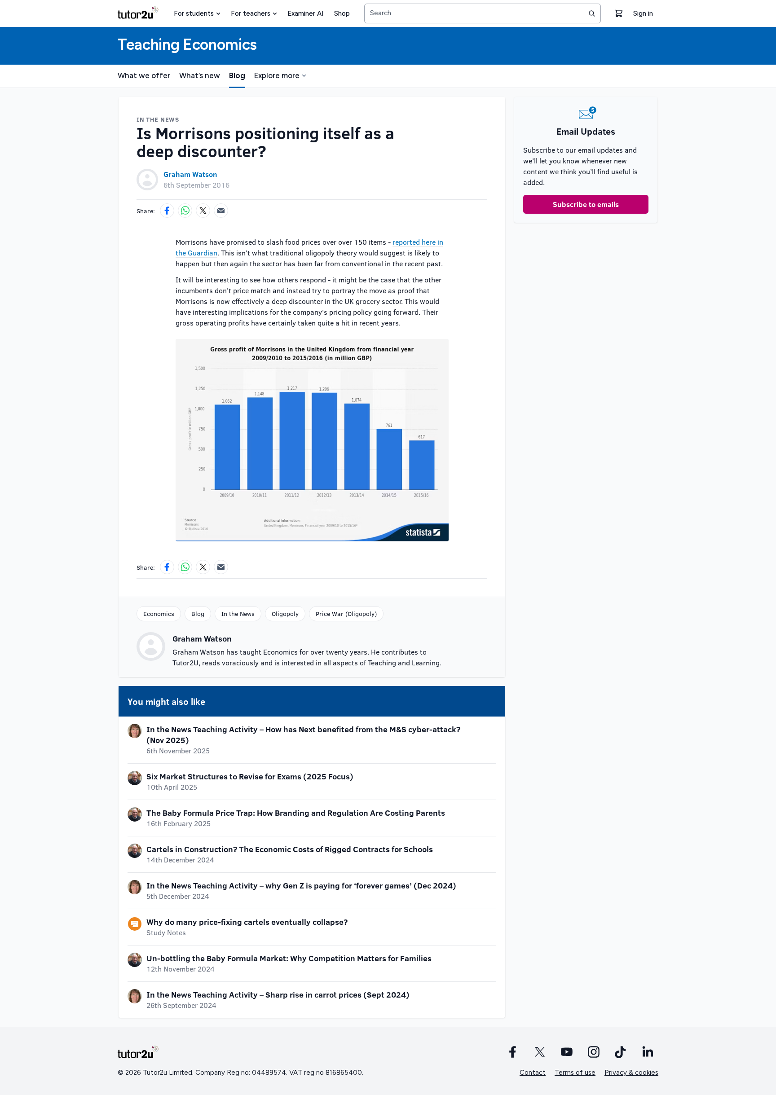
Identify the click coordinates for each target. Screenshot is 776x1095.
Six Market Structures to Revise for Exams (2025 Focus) (249, 776)
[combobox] (482, 13)
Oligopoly (285, 613)
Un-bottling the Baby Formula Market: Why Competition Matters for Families (289, 958)
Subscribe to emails (586, 204)
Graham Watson (190, 174)
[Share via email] (221, 210)
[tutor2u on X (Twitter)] (540, 1052)
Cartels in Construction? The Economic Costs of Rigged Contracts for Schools (289, 849)
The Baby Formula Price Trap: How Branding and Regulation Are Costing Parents (295, 812)
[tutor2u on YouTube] (567, 1052)
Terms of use (575, 1073)
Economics (158, 613)
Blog (237, 75)
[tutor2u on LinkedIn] (647, 1052)
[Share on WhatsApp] (185, 210)
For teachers (250, 13)
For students (194, 13)
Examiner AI (305, 13)
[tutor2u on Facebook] (513, 1052)
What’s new (199, 75)
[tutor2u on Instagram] (593, 1052)
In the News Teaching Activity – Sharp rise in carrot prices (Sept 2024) (278, 994)
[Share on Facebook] (167, 210)
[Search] (592, 13)
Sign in (643, 13)
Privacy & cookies (631, 1073)
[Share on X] (203, 210)
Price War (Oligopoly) (346, 613)
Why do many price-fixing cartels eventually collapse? (247, 921)
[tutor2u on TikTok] (620, 1052)
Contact (533, 1073)
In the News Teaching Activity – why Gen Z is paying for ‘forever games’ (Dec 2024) (301, 885)
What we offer (144, 75)
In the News (238, 613)
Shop (342, 13)
